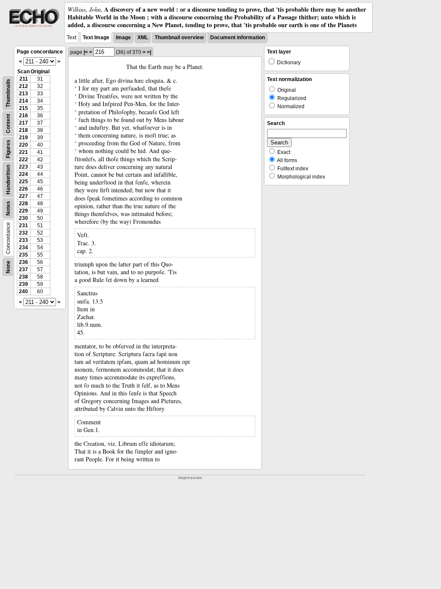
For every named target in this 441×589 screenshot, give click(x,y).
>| (149, 52)
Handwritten (8, 179)
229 (23, 211)
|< (86, 52)
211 (23, 79)
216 (23, 116)
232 (23, 233)
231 (23, 225)
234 (23, 247)
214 (23, 101)
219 (23, 138)
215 (23, 108)
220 (23, 145)
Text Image (96, 37)
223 (23, 167)
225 (23, 182)
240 (23, 291)
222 (23, 160)
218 (23, 130)
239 (23, 284)
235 (23, 255)
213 (23, 94)
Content (8, 123)
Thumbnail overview (179, 37)
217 (23, 123)
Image (123, 37)
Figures (8, 149)
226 (23, 189)
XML (142, 37)
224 (23, 174)
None (8, 266)
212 (23, 86)
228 (23, 204)
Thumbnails (8, 93)
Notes (8, 208)
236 (23, 262)
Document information (237, 37)
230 (23, 218)
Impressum (190, 477)
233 (23, 240)
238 (23, 277)
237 (23, 269)
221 (23, 152)
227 (23, 196)
